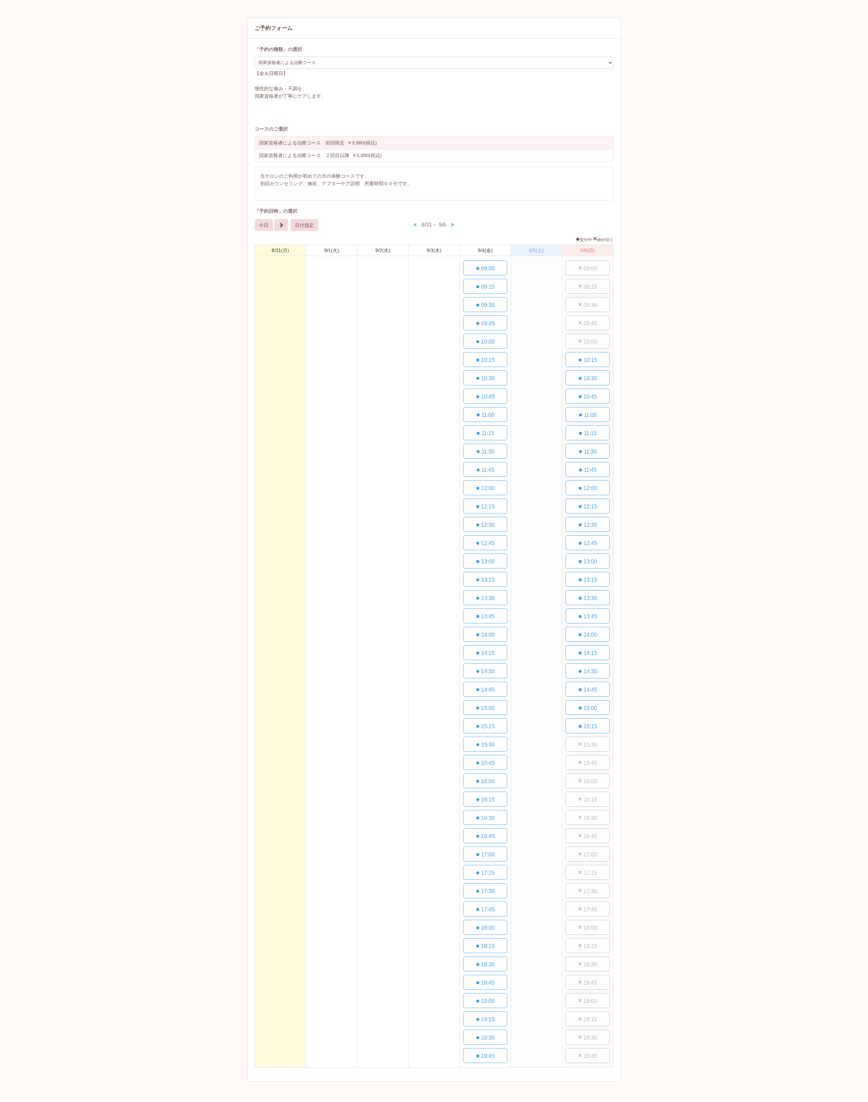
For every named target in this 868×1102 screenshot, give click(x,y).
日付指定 (304, 225)
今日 (264, 225)
